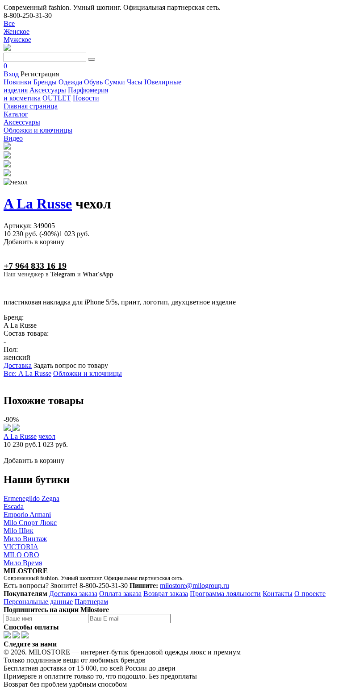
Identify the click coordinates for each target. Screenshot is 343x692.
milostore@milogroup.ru (194, 585)
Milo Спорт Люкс (30, 522)
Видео (13, 138)
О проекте (310, 593)
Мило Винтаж (25, 538)
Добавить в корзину (34, 242)
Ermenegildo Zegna (31, 498)
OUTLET (56, 98)
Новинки (18, 82)
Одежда (70, 82)
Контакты (278, 593)
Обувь (93, 82)
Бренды (45, 82)
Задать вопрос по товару (70, 365)
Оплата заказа (120, 593)
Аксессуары (47, 90)
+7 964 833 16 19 (35, 266)
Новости (86, 98)
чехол (46, 436)
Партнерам (91, 601)
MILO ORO (21, 555)
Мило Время (23, 563)
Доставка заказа (73, 593)
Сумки (115, 82)
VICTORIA (21, 546)
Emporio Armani (27, 514)
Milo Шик (18, 530)
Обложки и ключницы (87, 373)
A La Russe (38, 204)
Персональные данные (38, 601)
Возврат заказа (165, 593)
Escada (14, 506)
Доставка (18, 365)
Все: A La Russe (27, 373)
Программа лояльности (225, 593)
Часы (134, 82)
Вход (11, 74)
